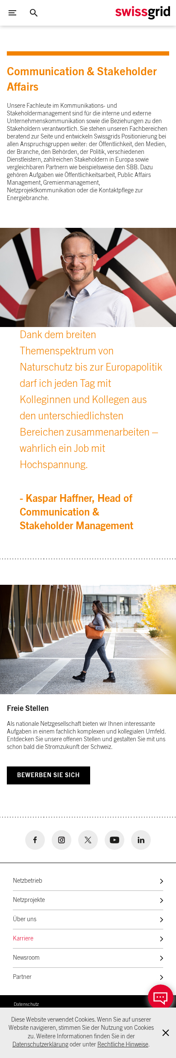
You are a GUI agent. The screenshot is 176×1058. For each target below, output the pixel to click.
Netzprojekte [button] (29, 900)
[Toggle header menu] (12, 12)
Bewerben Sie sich (48, 775)
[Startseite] (143, 12)
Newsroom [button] (26, 958)
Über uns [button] (24, 919)
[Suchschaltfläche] (34, 13)
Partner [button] (22, 977)
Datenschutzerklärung (40, 1045)
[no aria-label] (35, 840)
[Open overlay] (160, 997)
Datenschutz (26, 1004)
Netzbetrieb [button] (27, 881)
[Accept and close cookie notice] (165, 1032)
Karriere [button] (23, 939)
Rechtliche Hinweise (122, 1045)
